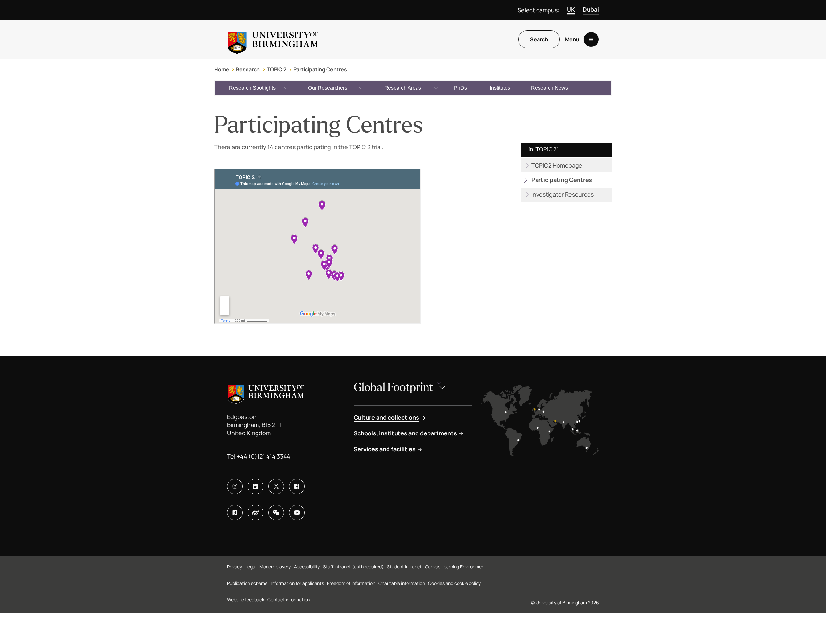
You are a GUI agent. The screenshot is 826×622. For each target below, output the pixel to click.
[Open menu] (591, 39)
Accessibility (307, 567)
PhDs (460, 88)
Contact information (288, 600)
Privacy (234, 567)
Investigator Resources (562, 194)
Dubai (591, 9)
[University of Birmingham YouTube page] (297, 512)
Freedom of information (351, 583)
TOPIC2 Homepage (556, 165)
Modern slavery (275, 567)
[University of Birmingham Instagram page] (235, 486)
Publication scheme (247, 583)
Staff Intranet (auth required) (353, 567)
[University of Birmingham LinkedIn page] (255, 486)
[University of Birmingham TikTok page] (235, 512)
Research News (549, 88)
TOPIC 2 (277, 69)
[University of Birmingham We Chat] (276, 512)
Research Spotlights (252, 88)
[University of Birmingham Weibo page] (255, 512)
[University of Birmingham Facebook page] (297, 486)
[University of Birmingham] (273, 39)
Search (539, 39)
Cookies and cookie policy (454, 583)
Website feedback (245, 600)
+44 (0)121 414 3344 (263, 456)
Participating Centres (320, 69)
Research (248, 69)
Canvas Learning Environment (455, 567)
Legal (250, 567)
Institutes (500, 88)
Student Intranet (404, 567)
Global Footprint (393, 387)
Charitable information (401, 583)
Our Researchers (327, 88)
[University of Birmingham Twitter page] (276, 486)
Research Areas (402, 88)
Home (221, 69)
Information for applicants (297, 583)
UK (571, 9)
